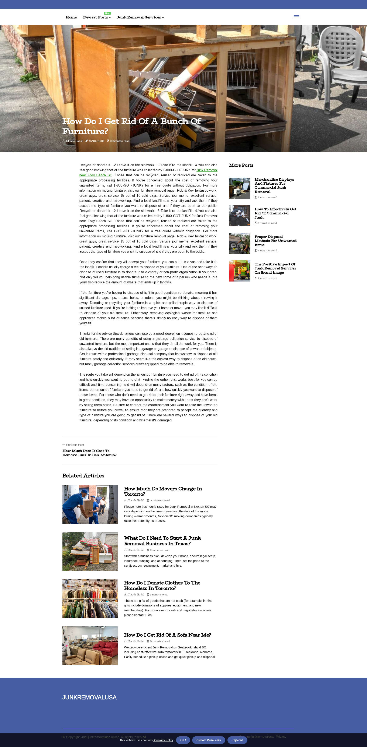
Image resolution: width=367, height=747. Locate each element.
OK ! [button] (183, 740)
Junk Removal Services (139, 17)
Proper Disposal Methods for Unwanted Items (276, 240)
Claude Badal (74, 141)
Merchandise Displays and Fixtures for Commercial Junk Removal (274, 185)
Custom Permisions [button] (208, 740)
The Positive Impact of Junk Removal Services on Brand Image (275, 268)
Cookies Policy (163, 740)
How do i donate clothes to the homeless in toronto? (162, 585)
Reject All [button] (237, 740)
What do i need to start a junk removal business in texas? (162, 540)
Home (71, 17)
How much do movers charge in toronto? (163, 491)
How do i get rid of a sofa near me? (167, 634)
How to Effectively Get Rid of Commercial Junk (275, 213)
